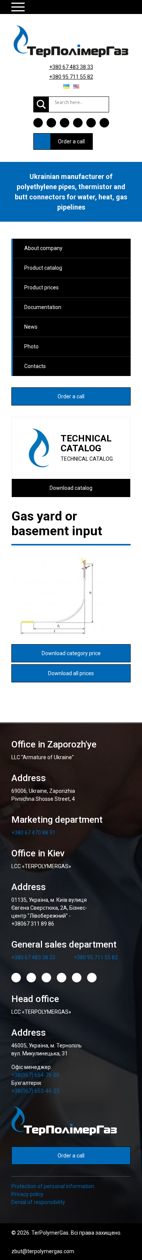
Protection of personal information (52, 1186)
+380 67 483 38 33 (71, 67)
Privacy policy (27, 1194)
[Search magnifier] (41, 104)
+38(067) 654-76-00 (35, 1075)
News (30, 327)
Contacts (35, 366)
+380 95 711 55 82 (71, 77)
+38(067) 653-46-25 (35, 1091)
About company (43, 248)
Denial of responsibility (38, 1202)
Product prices (41, 287)
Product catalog (43, 268)
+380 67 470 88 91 (33, 833)
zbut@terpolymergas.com (42, 1251)
